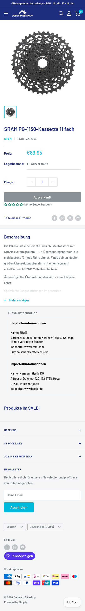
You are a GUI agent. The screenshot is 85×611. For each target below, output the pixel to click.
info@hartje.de (29, 383)
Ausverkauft (42, 197)
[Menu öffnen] (6, 13)
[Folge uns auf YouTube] (23, 547)
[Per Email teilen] (78, 218)
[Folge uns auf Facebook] (7, 547)
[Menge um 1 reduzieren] (31, 182)
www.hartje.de (33, 388)
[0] (77, 13)
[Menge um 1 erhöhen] (53, 182)
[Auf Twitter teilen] (70, 218)
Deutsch (11, 526)
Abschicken (18, 507)
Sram (8, 139)
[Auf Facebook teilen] (54, 218)
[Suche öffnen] (61, 13)
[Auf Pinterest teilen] (62, 218)
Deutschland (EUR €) (42, 526)
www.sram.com (34, 347)
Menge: (9, 182)
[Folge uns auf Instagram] (15, 547)
